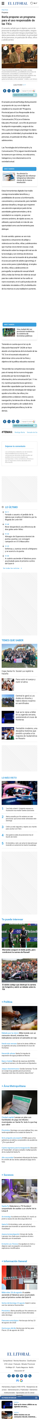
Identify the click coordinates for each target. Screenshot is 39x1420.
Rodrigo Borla (20, 432)
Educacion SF (19, 1371)
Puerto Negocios (22, 1367)
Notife (31, 1367)
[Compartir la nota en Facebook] (4, 91)
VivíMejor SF (10, 1367)
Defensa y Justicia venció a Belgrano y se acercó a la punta (21, 548)
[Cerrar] (34, 95)
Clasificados (31, 1361)
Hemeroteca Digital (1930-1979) (13, 1387)
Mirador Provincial (28, 1364)
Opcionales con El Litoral (25, 1393)
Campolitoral (7, 1361)
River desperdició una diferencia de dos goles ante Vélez (20, 526)
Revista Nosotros (20, 1361)
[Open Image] (5, 48)
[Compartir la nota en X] (9, 91)
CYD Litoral (8, 1364)
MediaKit (19, 1396)
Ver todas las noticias (11, 568)
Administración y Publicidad (18, 1390)
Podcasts (17, 1364)
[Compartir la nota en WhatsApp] (13, 91)
